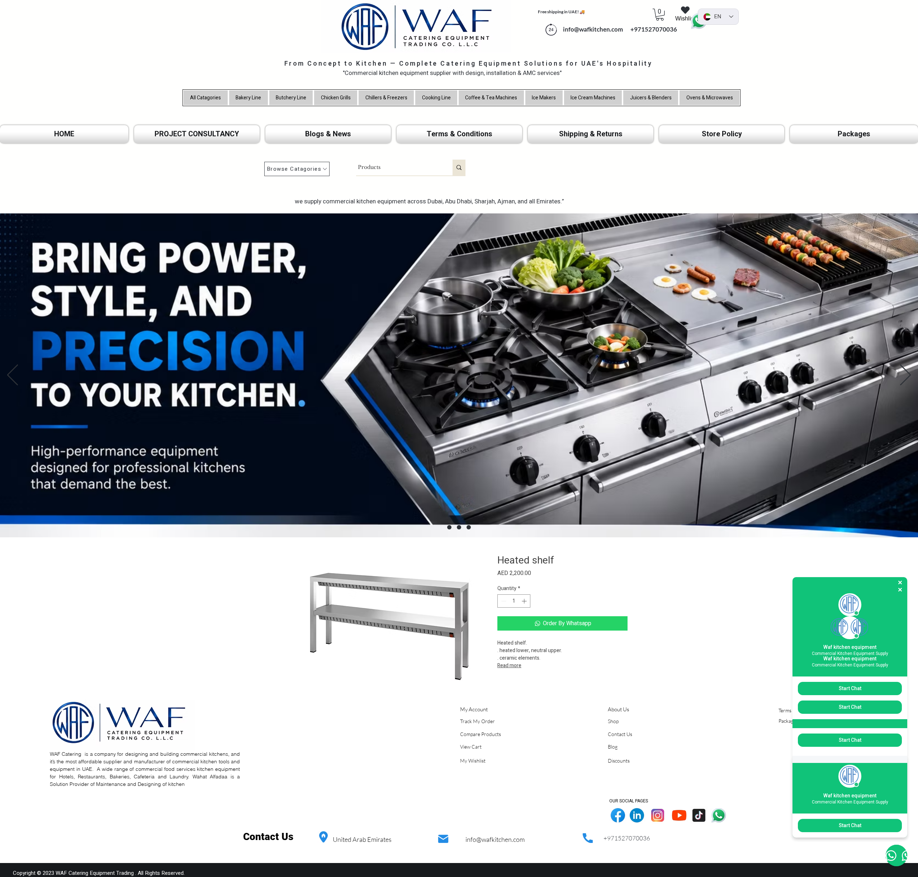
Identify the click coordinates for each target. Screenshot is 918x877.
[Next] (905, 375)
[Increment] (524, 601)
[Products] (459, 167)
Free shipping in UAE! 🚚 (561, 11)
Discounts (619, 761)
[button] (660, 15)
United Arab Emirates (362, 839)
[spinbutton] (513, 601)
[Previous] (12, 375)
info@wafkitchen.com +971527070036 (618, 29)
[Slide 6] (469, 527)
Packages (788, 721)
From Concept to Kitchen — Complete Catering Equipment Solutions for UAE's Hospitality (468, 64)
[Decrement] (502, 601)
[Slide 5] (459, 527)
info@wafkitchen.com (495, 839)
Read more (509, 665)
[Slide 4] (449, 527)
